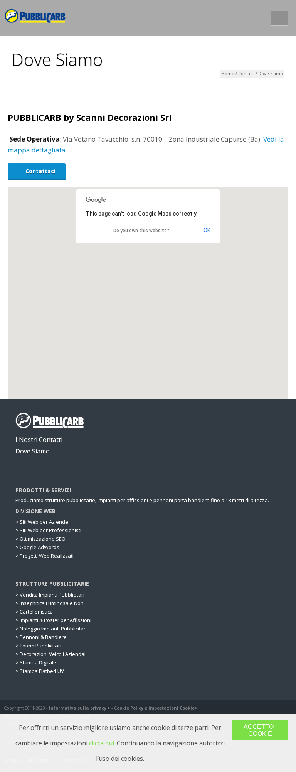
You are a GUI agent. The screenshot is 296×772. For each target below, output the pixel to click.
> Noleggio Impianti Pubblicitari (51, 628)
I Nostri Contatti (39, 439)
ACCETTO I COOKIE (260, 730)
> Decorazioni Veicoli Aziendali (51, 654)
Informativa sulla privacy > (79, 708)
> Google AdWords (37, 547)
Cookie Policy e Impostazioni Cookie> (155, 708)
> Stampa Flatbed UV (39, 671)
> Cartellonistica (34, 611)
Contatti (246, 73)
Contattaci (40, 171)
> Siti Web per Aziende (41, 522)
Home (228, 73)
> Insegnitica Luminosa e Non (49, 603)
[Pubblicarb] (35, 17)
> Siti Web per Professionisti (48, 530)
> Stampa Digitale (35, 662)
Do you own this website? (141, 230)
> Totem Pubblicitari (38, 645)
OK (207, 230)
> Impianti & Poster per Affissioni (53, 620)
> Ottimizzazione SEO (40, 538)
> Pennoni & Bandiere (41, 637)
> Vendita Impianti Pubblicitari (49, 594)
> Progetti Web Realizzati (44, 555)
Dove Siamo (33, 451)
